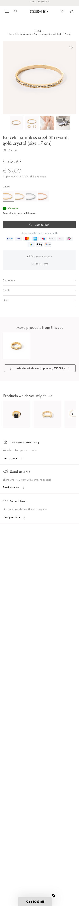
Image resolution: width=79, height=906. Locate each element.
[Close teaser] (53, 896)
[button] (72, 414)
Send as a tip (11, 487)
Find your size (11, 517)
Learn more (10, 458)
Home (38, 30)
